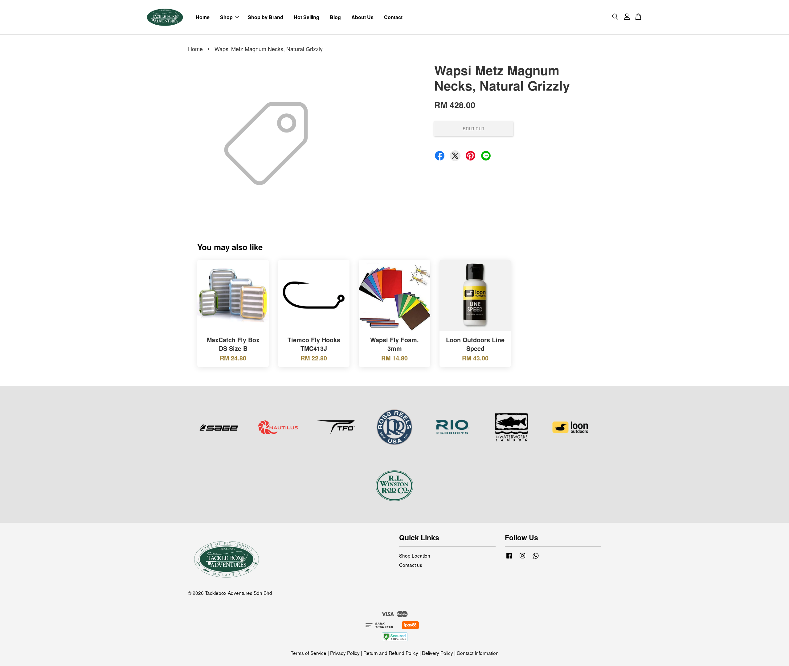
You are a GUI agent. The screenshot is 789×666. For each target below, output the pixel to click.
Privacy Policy (345, 652)
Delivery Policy (437, 652)
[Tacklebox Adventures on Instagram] (522, 557)
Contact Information (478, 652)
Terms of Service (308, 652)
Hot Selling (306, 17)
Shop (226, 17)
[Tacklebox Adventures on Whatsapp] (535, 557)
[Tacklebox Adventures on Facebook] (509, 557)
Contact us (410, 564)
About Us (362, 17)
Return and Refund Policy (390, 652)
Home (203, 17)
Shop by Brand (265, 17)
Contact (393, 17)
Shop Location (414, 555)
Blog (335, 17)
